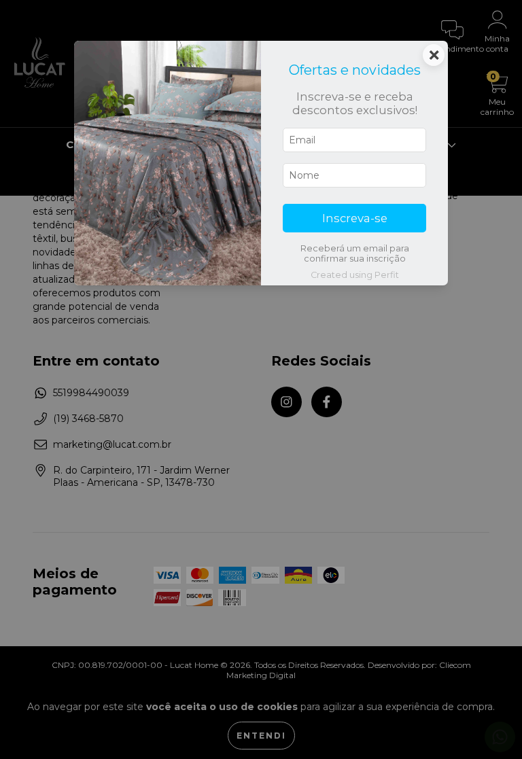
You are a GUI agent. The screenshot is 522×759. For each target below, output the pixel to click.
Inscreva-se (354, 218)
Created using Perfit (355, 275)
